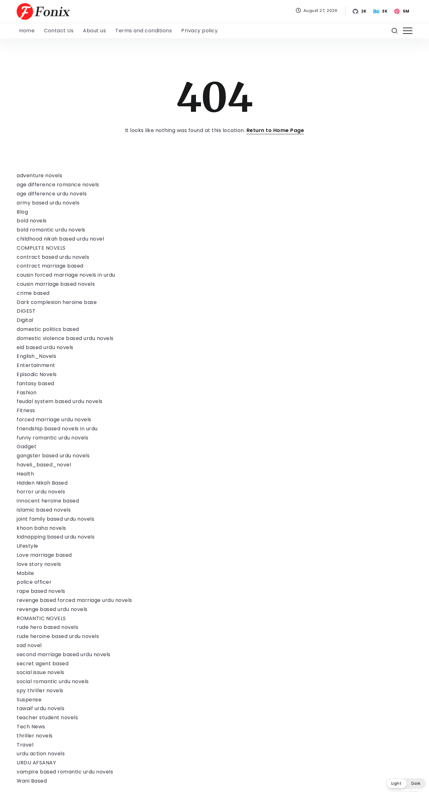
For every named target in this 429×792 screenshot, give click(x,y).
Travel (25, 744)
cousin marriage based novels (56, 284)
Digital (25, 320)
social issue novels (40, 672)
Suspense (29, 699)
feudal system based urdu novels (60, 401)
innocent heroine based (48, 500)
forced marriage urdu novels (54, 419)
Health (25, 473)
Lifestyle (27, 546)
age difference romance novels (58, 184)
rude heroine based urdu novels (58, 636)
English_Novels (36, 356)
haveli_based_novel (44, 464)
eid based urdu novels (45, 347)
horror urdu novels (41, 491)
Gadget (26, 446)
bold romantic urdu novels (51, 229)
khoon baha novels (41, 528)
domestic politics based (48, 329)
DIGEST (26, 311)
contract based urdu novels (53, 257)
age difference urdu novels (52, 193)
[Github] (360, 11)
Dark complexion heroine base (57, 302)
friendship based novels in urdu (57, 428)
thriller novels (35, 735)
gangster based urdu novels (53, 455)
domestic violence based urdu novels (65, 338)
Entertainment (36, 365)
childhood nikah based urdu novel (60, 238)
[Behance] (381, 11)
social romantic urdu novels (53, 681)
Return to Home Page (275, 130)
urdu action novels (41, 753)
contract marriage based (50, 265)
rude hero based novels (47, 627)
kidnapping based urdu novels (56, 536)
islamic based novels (44, 509)
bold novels (32, 220)
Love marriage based (44, 555)
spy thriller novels (40, 690)
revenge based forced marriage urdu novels (74, 600)
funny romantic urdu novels (52, 437)
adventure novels (39, 175)
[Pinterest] (402, 11)
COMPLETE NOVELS (41, 248)
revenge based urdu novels (52, 609)
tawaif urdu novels (40, 708)
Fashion (27, 392)
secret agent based (42, 663)
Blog (22, 211)
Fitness (26, 410)
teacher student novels (47, 717)
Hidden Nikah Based (42, 482)
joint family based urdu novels (55, 519)
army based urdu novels (48, 202)
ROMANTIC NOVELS (41, 618)
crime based (33, 293)
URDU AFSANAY (36, 762)
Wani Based (32, 780)
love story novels (39, 564)
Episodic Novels (37, 374)
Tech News (31, 726)
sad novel (29, 645)
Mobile (25, 573)
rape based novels (41, 591)
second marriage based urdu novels (64, 654)
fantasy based (35, 383)
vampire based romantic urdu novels (65, 771)
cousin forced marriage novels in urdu (66, 275)
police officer (34, 582)
